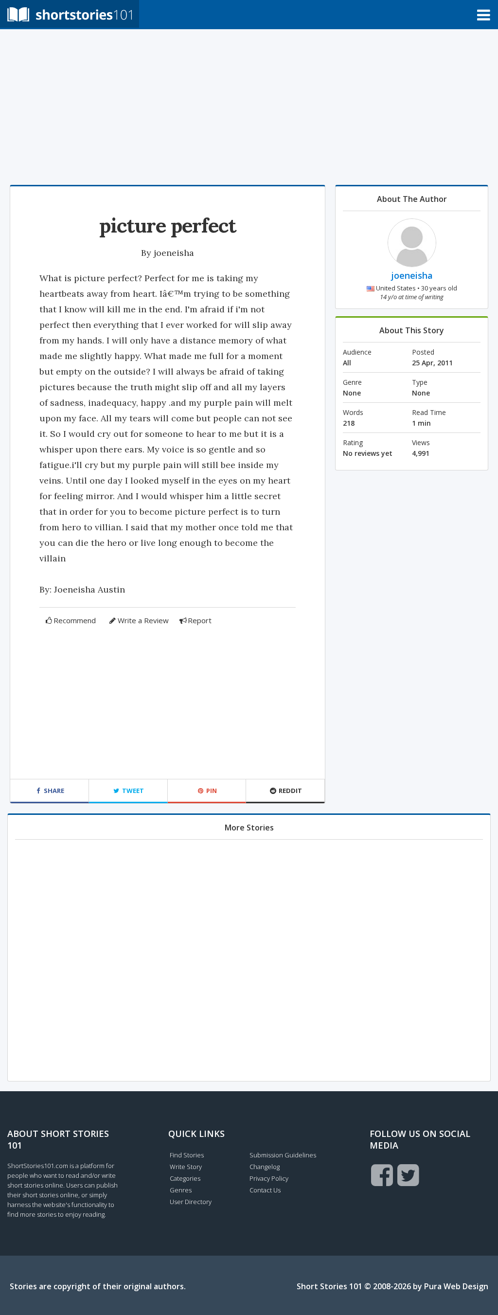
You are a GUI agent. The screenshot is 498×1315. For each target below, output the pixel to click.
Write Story (186, 1166)
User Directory (191, 1201)
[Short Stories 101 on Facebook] (382, 1175)
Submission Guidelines (282, 1155)
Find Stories (187, 1155)
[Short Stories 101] (69, 14)
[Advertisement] (249, 107)
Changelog (264, 1166)
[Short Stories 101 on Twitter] (408, 1175)
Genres (181, 1190)
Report (200, 620)
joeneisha (174, 252)
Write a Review (143, 620)
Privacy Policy (268, 1178)
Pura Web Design (456, 1286)
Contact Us (265, 1190)
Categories (185, 1178)
